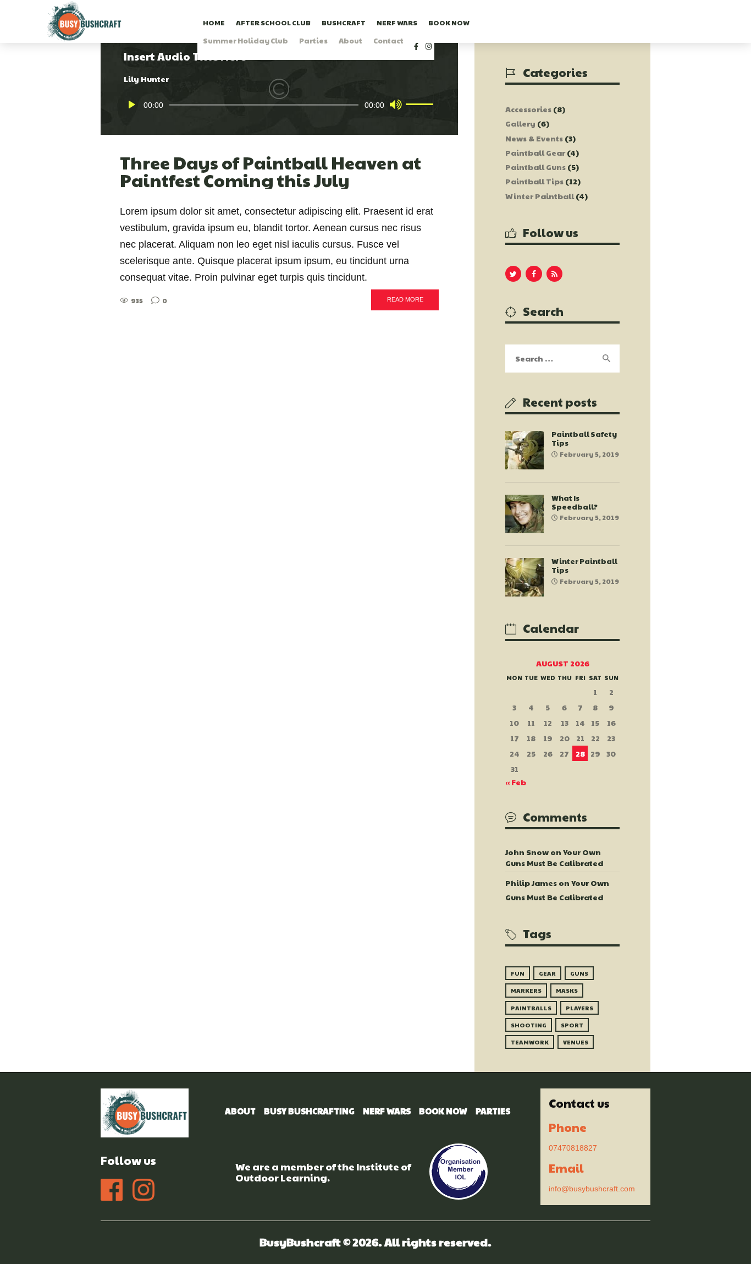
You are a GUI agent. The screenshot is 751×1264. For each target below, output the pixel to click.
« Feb (515, 781)
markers (526, 990)
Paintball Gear (535, 152)
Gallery (520, 123)
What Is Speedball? (574, 502)
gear (547, 973)
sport (572, 1025)
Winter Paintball (539, 195)
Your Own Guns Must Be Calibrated (554, 857)
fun (517, 973)
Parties (493, 1111)
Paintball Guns (535, 166)
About (240, 1111)
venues (575, 1042)
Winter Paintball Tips (584, 565)
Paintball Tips (534, 181)
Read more (405, 299)
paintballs (531, 1008)
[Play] (132, 104)
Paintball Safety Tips (584, 438)
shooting (528, 1025)
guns (579, 973)
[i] (428, 57)
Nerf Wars (387, 1111)
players (579, 1008)
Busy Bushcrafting (309, 1111)
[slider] (419, 103)
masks (567, 990)
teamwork (530, 1042)
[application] (279, 105)
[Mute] (395, 104)
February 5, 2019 (589, 454)
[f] (415, 57)
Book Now (443, 1111)
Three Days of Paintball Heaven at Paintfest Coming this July (270, 171)
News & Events (534, 138)
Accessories (528, 108)
